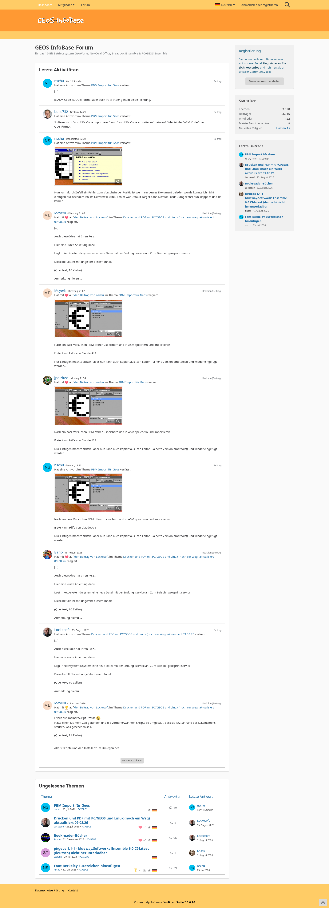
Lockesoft (62, 629)
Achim (57, 839)
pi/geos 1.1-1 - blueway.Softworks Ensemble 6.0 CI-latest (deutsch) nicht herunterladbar (101, 850)
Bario (58, 552)
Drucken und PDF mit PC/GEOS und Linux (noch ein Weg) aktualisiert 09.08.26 (142, 634)
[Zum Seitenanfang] (323, 902)
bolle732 (61, 111)
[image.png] (88, 166)
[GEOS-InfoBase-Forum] (164, 20)
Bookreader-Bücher (70, 835)
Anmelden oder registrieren (259, 5)
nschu (59, 80)
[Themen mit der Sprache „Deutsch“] (154, 810)
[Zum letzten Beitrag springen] (192, 807)
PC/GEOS (83, 809)
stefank (58, 856)
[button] (225, 5)
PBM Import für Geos (105, 85)
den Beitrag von (91, 217)
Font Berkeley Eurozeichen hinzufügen (87, 865)
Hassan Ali (283, 128)
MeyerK (60, 213)
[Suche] (287, 5)
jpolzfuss (61, 377)
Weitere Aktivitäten (132, 760)
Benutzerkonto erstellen (264, 81)
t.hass (201, 851)
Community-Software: (164, 902)
